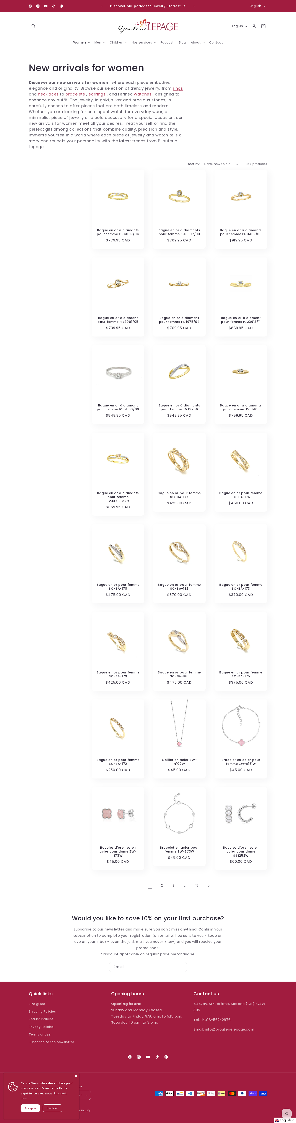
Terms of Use (39, 1034)
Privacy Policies (41, 1027)
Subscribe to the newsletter (51, 1042)
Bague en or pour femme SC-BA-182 (179, 587)
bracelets (75, 94)
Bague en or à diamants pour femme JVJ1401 (241, 407)
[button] (33, 26)
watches (142, 94)
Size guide (37, 1004)
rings (178, 88)
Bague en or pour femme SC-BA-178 (118, 587)
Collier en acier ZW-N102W (179, 762)
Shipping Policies (42, 1011)
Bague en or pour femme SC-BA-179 (118, 674)
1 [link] (150, 885)
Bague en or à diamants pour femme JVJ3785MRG (118, 497)
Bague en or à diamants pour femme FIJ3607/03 (179, 232)
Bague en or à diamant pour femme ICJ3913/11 (241, 320)
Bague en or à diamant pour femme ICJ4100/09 (118, 407)
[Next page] (208, 885)
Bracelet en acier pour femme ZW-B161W (240, 762)
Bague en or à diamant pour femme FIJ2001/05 (118, 320)
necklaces (48, 94)
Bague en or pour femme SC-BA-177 (179, 495)
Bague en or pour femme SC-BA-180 (179, 674)
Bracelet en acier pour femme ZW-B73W (179, 849)
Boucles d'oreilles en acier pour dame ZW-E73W (118, 852)
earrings (97, 94)
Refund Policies (41, 1019)
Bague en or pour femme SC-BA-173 (240, 587)
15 (196, 885)
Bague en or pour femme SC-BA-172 (118, 762)
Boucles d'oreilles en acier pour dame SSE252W (241, 852)
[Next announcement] (194, 6)
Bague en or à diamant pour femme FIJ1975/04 (179, 320)
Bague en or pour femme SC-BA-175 (240, 674)
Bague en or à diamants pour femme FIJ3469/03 (241, 232)
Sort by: (194, 164)
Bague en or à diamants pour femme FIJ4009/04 (118, 232)
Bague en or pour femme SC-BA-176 (240, 495)
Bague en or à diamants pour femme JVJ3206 (179, 407)
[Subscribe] (182, 967)
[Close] (76, 1076)
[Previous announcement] (102, 6)
